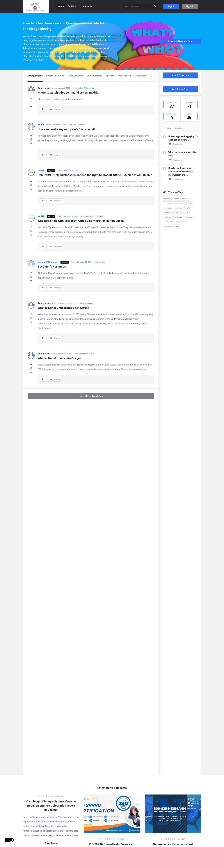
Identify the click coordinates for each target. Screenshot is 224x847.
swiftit (41, 170)
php (171, 221)
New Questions (35, 75)
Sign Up (190, 6)
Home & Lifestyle (78, 124)
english (188, 208)
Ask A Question (180, 75)
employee (168, 208)
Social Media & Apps (85, 303)
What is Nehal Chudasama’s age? (59, 358)
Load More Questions (91, 396)
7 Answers (177, 144)
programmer (181, 221)
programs (168, 226)
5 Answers (177, 160)
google (185, 212)
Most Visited (124, 75)
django (189, 203)
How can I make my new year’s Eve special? (66, 129)
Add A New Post (180, 89)
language (188, 217)
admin (41, 124)
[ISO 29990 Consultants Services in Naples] (112, 813)
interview (167, 217)
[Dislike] (31, 107)
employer (178, 208)
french (177, 212)
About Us (87, 6)
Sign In (171, 6)
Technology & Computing (85, 88)
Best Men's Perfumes (52, 266)
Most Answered (75, 75)
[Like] (31, 98)
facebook (167, 212)
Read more (51, 843)
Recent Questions (55, 75)
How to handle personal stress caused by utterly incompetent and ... (180, 171)
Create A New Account (180, 41)
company (185, 198)
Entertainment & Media (86, 353)
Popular (168, 128)
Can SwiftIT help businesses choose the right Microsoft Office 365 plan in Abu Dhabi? (95, 175)
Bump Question (94, 75)
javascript (178, 217)
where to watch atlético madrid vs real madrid (68, 92)
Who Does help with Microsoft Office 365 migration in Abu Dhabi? (81, 221)
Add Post (72, 6)
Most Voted (140, 75)
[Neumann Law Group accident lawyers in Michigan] (173, 813)
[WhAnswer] (38, 6)
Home (61, 6)
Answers (110, 75)
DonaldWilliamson (48, 262)
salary (177, 226)
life (165, 221)
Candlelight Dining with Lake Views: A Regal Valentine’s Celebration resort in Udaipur (51, 805)
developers (179, 203)
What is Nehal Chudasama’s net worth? (63, 307)
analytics (167, 198)
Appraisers (100, 262)
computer (168, 203)
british (176, 198)
